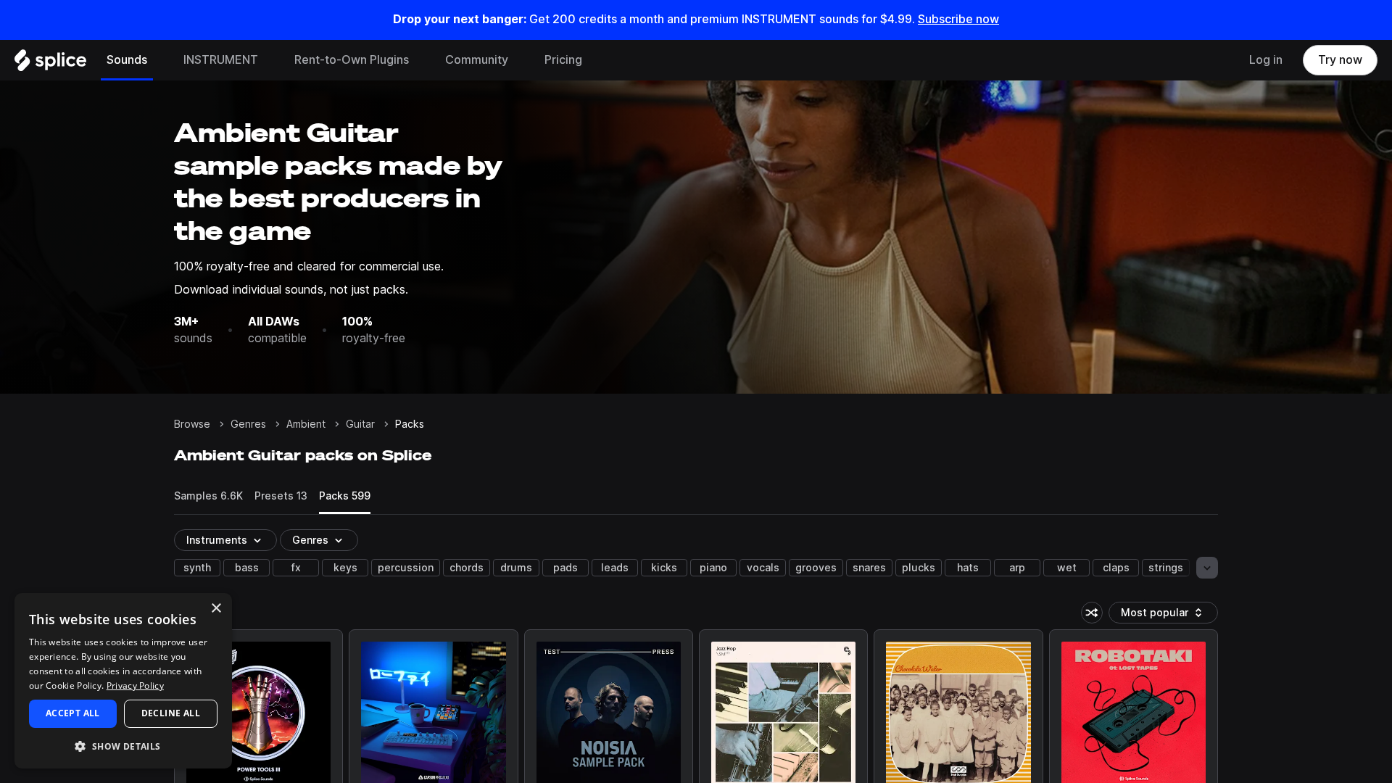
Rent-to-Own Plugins (351, 60)
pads (565, 567)
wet (1067, 567)
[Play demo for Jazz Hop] (784, 714)
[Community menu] (519, 60)
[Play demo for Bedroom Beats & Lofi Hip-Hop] (434, 714)
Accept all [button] (73, 713)
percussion (406, 567)
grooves (816, 567)
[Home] (50, 63)
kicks (664, 567)
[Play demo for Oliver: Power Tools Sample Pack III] (259, 714)
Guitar (360, 424)
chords (467, 567)
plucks (918, 567)
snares (869, 567)
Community (476, 60)
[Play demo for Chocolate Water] (958, 714)
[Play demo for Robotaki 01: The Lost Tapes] (1133, 714)
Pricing (563, 60)
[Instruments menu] (269, 60)
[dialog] (123, 680)
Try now (1340, 60)
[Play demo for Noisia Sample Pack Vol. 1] (608, 714)
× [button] (215, 608)
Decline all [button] (170, 713)
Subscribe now (958, 19)
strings (1165, 567)
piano (713, 567)
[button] (123, 745)
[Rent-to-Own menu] (420, 60)
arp (1017, 567)
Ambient (306, 424)
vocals (763, 567)
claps (1116, 567)
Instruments (216, 540)
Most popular (1160, 615)
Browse (192, 424)
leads (615, 567)
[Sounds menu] (158, 60)
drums (516, 567)
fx (296, 567)
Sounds (127, 60)
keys (345, 567)
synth (197, 567)
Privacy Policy (135, 685)
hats (968, 567)
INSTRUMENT (220, 60)
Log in (1266, 60)
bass (247, 567)
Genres (248, 424)
